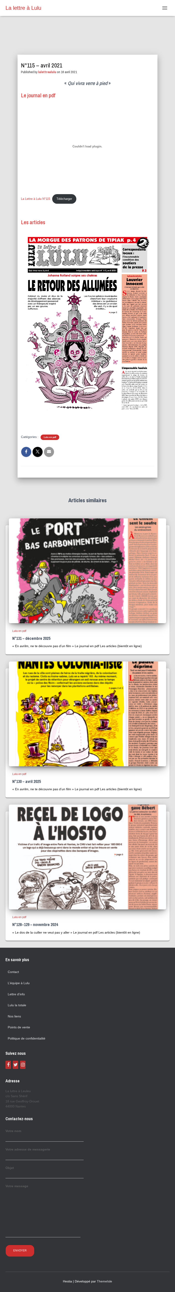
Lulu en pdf (50, 437)
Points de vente (19, 1027)
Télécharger (64, 199)
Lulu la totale (17, 1005)
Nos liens (14, 1016)
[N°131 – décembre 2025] (87, 570)
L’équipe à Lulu (19, 983)
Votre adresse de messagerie (27, 1149)
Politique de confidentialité (26, 1038)
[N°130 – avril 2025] (87, 713)
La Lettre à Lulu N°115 (35, 199)
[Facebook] (8, 1065)
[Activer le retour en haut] (166, 1283)
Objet (9, 1168)
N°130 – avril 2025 (26, 781)
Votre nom (13, 1131)
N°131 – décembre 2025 (31, 638)
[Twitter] (15, 1065)
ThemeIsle (104, 1281)
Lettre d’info (16, 994)
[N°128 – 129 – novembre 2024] (87, 857)
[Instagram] (23, 1065)
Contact (13, 972)
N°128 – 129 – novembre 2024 (35, 924)
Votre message (16, 1186)
